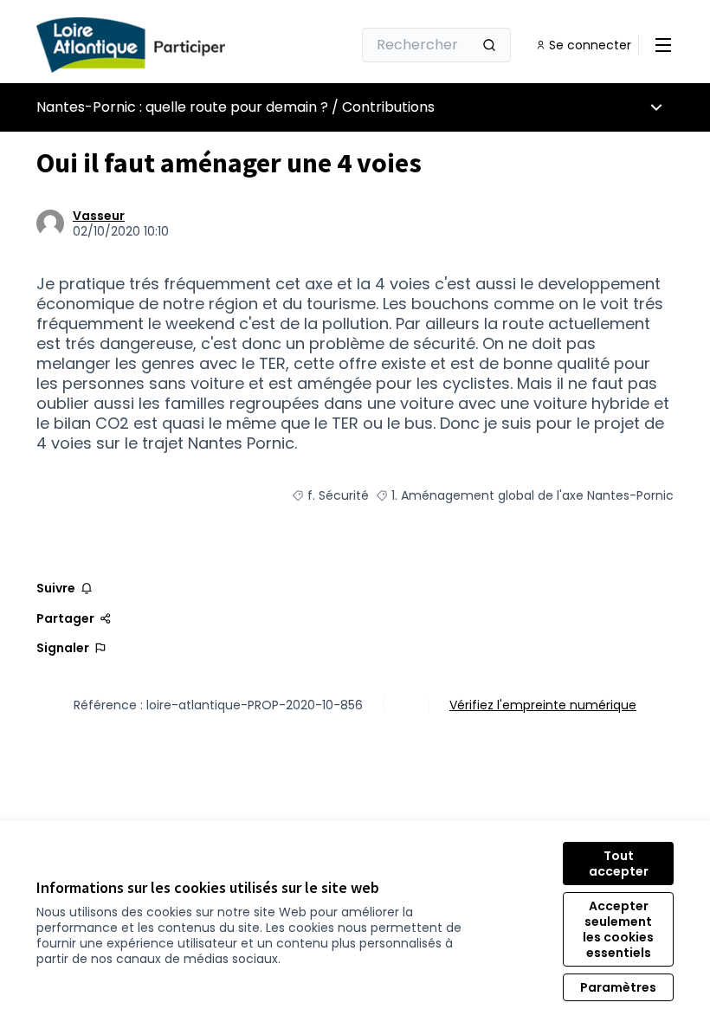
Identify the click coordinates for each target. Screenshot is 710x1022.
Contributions (388, 107)
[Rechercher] (489, 45)
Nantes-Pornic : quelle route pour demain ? (182, 107)
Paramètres (618, 987)
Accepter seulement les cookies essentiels (618, 929)
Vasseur (99, 215)
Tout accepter (619, 863)
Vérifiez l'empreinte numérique (542, 705)
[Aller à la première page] (151, 45)
